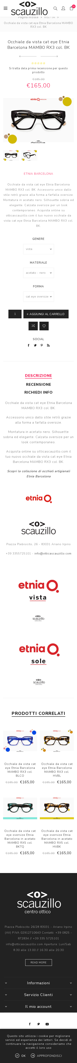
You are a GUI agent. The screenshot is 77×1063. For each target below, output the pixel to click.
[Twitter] (38, 1024)
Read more (39, 962)
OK (23, 1056)
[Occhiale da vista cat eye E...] (49, 56)
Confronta (33, 326)
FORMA (38, 286)
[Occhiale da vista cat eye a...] (28, 56)
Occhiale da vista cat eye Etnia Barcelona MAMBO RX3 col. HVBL (57, 770)
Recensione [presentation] (38, 384)
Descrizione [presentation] (38, 375)
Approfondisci (49, 1056)
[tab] (38, 376)
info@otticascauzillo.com (52, 553)
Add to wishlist (44, 326)
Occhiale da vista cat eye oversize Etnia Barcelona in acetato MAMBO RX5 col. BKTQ (20, 839)
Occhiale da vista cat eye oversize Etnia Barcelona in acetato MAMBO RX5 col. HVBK (57, 839)
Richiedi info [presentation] (38, 392)
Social (38, 339)
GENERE (38, 239)
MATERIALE (38, 263)
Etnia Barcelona (38, 174)
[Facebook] (30, 1024)
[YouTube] (47, 1024)
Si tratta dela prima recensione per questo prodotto (38, 70)
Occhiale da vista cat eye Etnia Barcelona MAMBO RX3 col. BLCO (20, 770)
